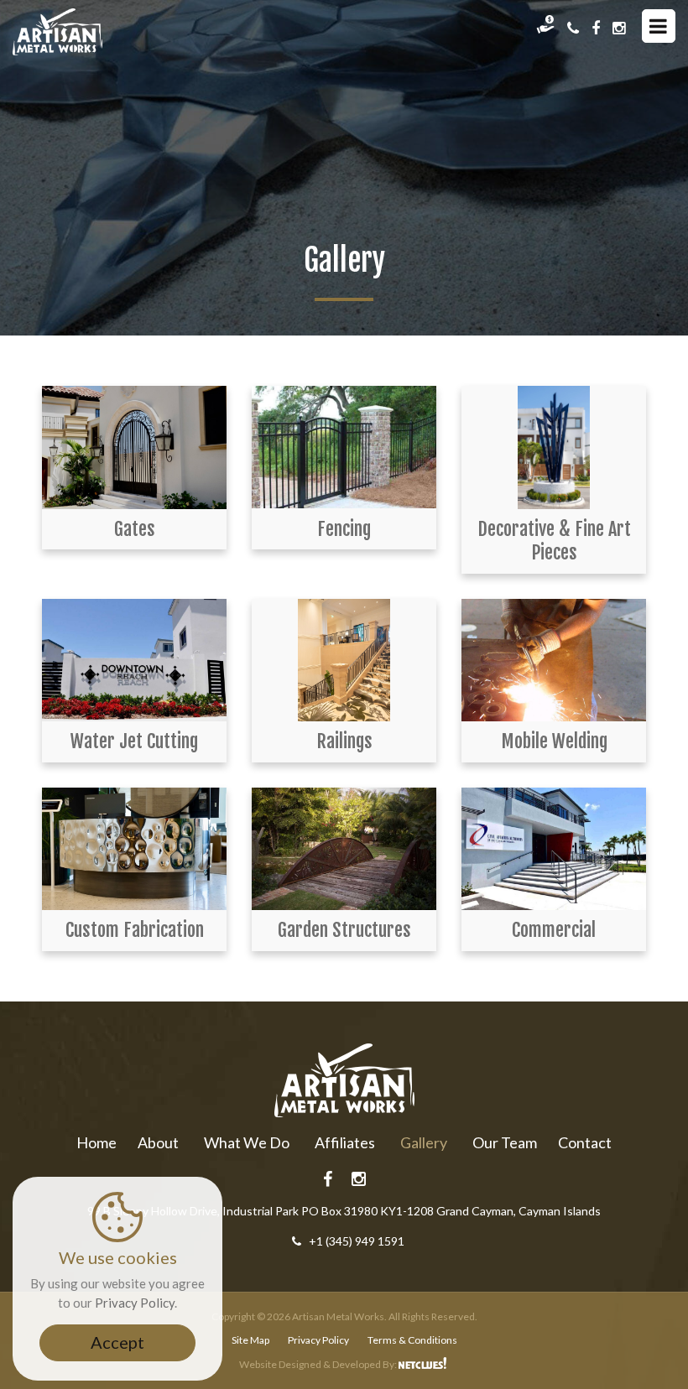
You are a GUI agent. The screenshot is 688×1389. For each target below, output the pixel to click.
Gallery (423, 1142)
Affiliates (345, 1142)
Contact (585, 1142)
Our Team (504, 1142)
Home (96, 1142)
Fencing (344, 529)
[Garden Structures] (344, 849)
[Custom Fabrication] (134, 849)
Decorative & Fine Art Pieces (554, 541)
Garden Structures (344, 929)
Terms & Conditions (412, 1340)
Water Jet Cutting (134, 741)
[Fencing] (344, 447)
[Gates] (134, 447)
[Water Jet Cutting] (134, 660)
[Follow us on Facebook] (596, 27)
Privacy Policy (318, 1340)
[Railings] (344, 660)
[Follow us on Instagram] (618, 27)
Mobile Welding (554, 741)
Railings (344, 741)
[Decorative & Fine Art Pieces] (553, 447)
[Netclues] (424, 1364)
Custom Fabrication (134, 929)
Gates (134, 529)
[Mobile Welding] (553, 660)
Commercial (554, 929)
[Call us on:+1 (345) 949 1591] (573, 27)
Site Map (250, 1340)
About (158, 1142)
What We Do (246, 1142)
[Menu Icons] (658, 26)
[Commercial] (553, 849)
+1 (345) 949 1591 (356, 1241)
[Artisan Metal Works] (57, 31)
